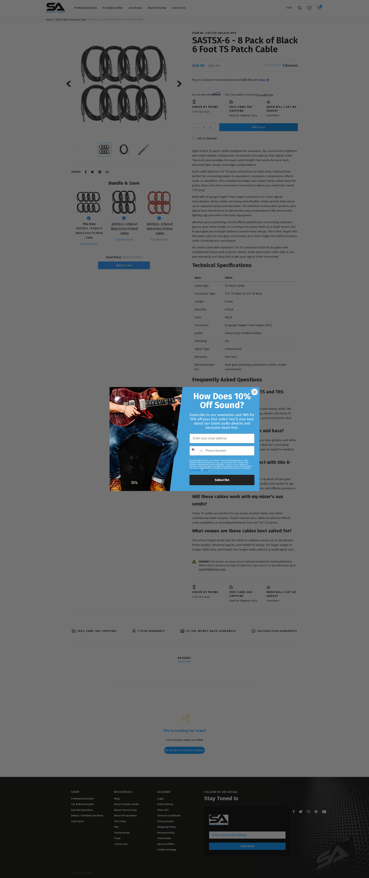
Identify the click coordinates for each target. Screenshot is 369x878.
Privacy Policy (195, 470)
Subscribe (222, 480)
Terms (205, 470)
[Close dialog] (254, 392)
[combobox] (197, 450)
